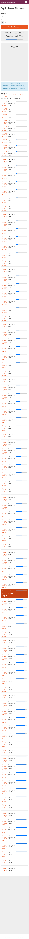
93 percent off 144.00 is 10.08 (4, 814)
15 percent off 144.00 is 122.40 (4, 199)
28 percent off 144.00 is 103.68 (4, 302)
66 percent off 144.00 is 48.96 (4, 602)
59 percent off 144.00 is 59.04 (4, 545)
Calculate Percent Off (14, 27)
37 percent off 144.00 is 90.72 (4, 372)
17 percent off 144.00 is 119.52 (4, 215)
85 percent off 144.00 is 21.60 (4, 751)
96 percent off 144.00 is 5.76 (4, 838)
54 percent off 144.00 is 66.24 (4, 506)
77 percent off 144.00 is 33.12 (4, 688)
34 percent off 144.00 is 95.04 (4, 349)
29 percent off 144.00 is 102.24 (4, 310)
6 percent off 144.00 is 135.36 (4, 134)
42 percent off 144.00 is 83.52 (4, 412)
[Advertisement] (14, 65)
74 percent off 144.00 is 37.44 (4, 665)
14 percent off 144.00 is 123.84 (4, 192)
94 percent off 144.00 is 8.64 (4, 822)
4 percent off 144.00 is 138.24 (4, 122)
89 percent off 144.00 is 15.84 (4, 783)
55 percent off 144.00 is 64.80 (4, 514)
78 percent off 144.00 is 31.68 (4, 696)
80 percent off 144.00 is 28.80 (4, 712)
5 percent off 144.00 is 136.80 (4, 128)
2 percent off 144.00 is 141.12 (4, 109)
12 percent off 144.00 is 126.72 (4, 176)
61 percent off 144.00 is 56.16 (4, 561)
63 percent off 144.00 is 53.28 (4, 577)
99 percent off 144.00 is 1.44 (4, 861)
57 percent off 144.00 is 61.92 (4, 530)
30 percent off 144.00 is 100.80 (4, 317)
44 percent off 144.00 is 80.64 (4, 427)
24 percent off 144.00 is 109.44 (4, 270)
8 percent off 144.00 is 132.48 (4, 147)
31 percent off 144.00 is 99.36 (4, 325)
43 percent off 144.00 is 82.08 (4, 420)
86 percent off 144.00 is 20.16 (4, 759)
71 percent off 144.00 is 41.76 (4, 641)
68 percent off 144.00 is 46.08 (4, 618)
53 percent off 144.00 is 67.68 (4, 498)
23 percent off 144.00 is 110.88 (4, 262)
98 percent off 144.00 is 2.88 (4, 853)
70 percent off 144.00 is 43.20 (4, 633)
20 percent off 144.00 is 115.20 (4, 239)
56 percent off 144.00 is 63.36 (4, 522)
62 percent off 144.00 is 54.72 (4, 569)
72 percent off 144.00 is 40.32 (4, 649)
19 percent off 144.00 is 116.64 (4, 231)
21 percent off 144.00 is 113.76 (4, 247)
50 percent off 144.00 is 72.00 (4, 475)
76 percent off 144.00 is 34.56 (4, 681)
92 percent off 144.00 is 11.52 (4, 806)
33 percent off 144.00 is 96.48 (4, 341)
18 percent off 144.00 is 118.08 (4, 223)
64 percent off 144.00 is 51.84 (4, 585)
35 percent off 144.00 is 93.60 (4, 357)
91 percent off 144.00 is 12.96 (4, 798)
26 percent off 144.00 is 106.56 (4, 286)
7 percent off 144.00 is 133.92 (4, 140)
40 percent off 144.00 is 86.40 (4, 396)
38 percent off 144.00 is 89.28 (4, 380)
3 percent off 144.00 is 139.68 (4, 116)
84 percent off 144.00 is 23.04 (4, 743)
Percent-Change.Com (8, 2)
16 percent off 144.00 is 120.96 (4, 207)
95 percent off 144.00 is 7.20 (4, 830)
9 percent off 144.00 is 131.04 (4, 153)
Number (3, 13)
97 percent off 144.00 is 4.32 (4, 846)
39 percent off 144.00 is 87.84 (4, 388)
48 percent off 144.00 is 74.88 (4, 459)
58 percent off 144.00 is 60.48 (4, 537)
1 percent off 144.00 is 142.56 (4, 103)
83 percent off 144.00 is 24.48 (4, 736)
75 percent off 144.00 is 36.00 (4, 673)
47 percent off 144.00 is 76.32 (4, 451)
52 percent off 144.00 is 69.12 (4, 490)
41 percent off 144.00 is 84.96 (4, 404)
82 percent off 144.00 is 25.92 (4, 728)
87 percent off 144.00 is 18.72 (4, 767)
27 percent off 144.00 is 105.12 (4, 294)
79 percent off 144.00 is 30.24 (4, 704)
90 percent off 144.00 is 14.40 (4, 791)
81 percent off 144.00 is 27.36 (4, 720)
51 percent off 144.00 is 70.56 (4, 482)
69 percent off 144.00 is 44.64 (4, 626)
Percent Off (4, 20)
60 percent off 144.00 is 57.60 (4, 553)
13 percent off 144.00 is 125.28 (4, 184)
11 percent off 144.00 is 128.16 (4, 168)
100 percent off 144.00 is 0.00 (4, 869)
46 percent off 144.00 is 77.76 (4, 443)
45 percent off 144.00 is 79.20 (4, 435)
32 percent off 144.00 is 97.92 (4, 333)
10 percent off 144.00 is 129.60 (4, 160)
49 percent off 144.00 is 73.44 (4, 467)
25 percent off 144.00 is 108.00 (4, 278)
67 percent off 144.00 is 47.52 (4, 610)
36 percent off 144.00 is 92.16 (4, 365)
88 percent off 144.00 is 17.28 (4, 775)
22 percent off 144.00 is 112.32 (4, 255)
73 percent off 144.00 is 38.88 (4, 657)
